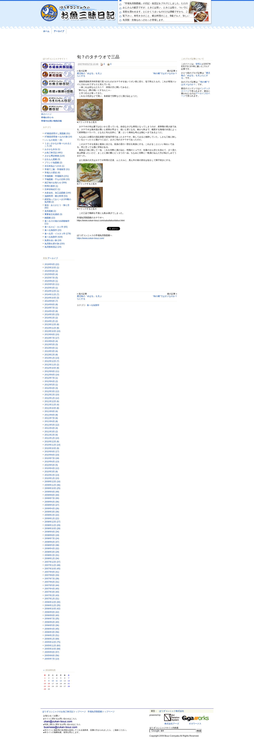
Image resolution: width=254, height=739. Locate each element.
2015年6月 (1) (51, 281)
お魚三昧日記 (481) (54, 152)
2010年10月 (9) (52, 448)
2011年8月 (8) (51, 415)
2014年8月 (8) (51, 304)
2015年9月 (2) (51, 271)
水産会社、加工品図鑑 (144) (58, 193)
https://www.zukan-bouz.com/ (90, 238)
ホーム (46, 31)
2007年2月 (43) (52, 595)
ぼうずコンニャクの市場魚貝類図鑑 (57, 66)
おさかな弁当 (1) (52, 149)
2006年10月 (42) (52, 608)
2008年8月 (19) (52, 535)
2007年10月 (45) (52, 568)
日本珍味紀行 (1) (52, 189)
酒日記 (57, 108)
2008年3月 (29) (52, 552)
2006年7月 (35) (52, 618)
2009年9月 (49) (52, 492)
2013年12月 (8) (52, 324)
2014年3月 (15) (52, 314)
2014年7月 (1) (51, 308)
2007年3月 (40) (52, 592)
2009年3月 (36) (52, 512)
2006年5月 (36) (52, 625)
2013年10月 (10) (52, 331)
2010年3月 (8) (51, 471)
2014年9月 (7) (51, 301)
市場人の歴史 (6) (52, 172)
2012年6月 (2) (51, 381)
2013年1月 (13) (52, 358)
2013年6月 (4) (51, 341)
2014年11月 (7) (52, 294)
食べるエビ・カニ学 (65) (56, 227)
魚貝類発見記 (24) (53, 247)
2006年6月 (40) (52, 622)
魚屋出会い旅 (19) (53, 240)
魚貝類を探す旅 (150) (55, 243)
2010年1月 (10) (52, 478)
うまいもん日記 (57, 100)
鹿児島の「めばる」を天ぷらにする (195, 75)
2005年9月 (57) (52, 652)
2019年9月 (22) (52, 264)
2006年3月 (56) (52, 632)
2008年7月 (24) (52, 538)
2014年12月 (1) (52, 291)
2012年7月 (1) (51, 378)
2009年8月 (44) (52, 495)
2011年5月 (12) (52, 425)
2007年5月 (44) (52, 585)
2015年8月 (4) (51, 274)
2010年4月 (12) (52, 468)
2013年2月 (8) (51, 354)
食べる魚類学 (93, 305)
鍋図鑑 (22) (50, 218)
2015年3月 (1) (51, 288)
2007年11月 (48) (52, 565)
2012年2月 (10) (52, 394)
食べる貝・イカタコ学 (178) (58, 233)
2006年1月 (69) (52, 639)
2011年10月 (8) (52, 408)
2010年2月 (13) (52, 475)
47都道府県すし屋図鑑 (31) (57, 133)
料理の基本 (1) (51, 186)
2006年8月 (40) (52, 615)
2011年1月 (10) (52, 438)
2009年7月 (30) (52, 498)
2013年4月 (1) (51, 348)
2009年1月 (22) (52, 518)
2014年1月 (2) (51, 321)
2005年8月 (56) (52, 655)
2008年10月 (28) (52, 528)
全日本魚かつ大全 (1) (54, 166)
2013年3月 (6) (51, 351)
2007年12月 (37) (52, 562)
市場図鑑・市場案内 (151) (57, 176)
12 (61, 681)
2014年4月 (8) (51, 311)
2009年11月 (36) (52, 485)
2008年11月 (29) (52, 525)
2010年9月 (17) (52, 451)
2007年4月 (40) (52, 588)
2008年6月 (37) (52, 542)
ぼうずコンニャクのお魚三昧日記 (78, 13)
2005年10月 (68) (52, 649)
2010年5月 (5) (51, 465)
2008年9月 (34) (52, 532)
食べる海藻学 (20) (53, 230)
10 (53, 681)
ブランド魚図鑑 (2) (53, 162)
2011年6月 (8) (51, 421)
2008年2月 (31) (52, 555)
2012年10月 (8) (52, 368)
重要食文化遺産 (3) (53, 214)
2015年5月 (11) (52, 284)
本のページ (46, 114)
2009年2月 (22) (52, 515)
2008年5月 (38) (52, 545)
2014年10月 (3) (52, 298)
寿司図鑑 (57, 74)
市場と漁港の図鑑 (57, 91)
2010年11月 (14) (52, 445)
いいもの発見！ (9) (53, 140)
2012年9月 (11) (52, 371)
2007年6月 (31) (52, 582)
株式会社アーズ (171, 723)
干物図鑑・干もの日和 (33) (57, 179)
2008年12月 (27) (52, 522)
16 (49, 684)
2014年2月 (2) (51, 318)
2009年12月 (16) (52, 481)
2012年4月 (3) (51, 388)
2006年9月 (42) (52, 612)
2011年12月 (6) (52, 401)
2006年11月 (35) (52, 605)
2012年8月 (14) (52, 374)
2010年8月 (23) (52, 455)
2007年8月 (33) (52, 575)
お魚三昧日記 (57, 83)
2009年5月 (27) (52, 505)
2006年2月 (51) (52, 635)
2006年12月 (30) (52, 602)
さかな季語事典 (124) (55, 156)
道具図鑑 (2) (50, 211)
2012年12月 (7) (52, 361)
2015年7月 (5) (51, 278)
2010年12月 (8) (52, 441)
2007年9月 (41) (52, 572)
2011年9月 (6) (51, 411)
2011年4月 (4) (51, 428)
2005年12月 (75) (52, 642)
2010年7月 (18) (52, 458)
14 (69, 681)
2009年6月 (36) (52, 502)
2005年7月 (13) (52, 659)
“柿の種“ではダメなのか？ (165, 73)
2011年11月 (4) (52, 404)
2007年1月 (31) (52, 598)
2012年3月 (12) (52, 391)
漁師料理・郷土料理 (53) (56, 196)
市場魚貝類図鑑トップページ (101, 711)
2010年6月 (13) (52, 461)
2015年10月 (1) (52, 267)
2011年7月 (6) (51, 418)
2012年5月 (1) (51, 384)
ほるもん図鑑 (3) (52, 159)
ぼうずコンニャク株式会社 (171, 711)
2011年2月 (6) (51, 435)
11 (57, 681)
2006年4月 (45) (52, 629)
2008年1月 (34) (52, 558)
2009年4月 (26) (52, 508)
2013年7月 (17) (52, 338)
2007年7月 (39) (52, 578)
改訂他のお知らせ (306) (56, 182)
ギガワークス (195, 723)
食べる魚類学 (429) (54, 237)
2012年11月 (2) (52, 364)
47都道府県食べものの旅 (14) (58, 137)
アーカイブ (59, 31)
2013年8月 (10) (52, 334)
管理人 (199, 64)
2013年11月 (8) (52, 328)
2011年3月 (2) (51, 431)
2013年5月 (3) (51, 344)
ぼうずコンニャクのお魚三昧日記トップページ (64, 711)
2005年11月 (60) (52, 645)
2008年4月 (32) (52, 548)
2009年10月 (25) (52, 488)
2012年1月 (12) (52, 398)
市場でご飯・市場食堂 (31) (57, 169)
